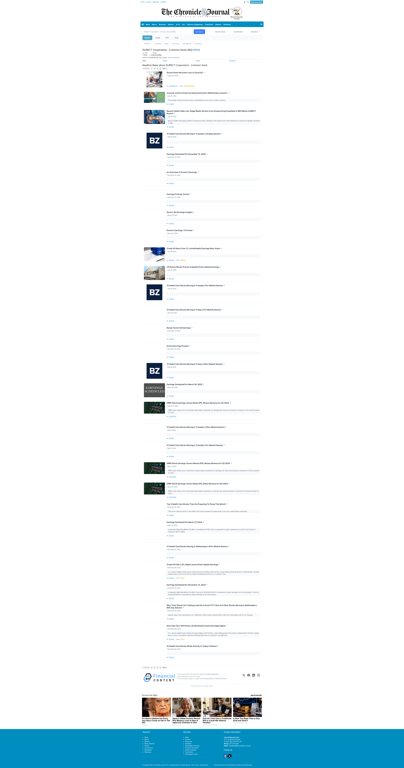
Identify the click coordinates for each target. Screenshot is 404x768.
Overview (158, 44)
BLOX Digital (248, 765)
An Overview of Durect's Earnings (183, 172)
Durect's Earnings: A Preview (181, 230)
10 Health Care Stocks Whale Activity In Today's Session (193, 646)
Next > (165, 68)
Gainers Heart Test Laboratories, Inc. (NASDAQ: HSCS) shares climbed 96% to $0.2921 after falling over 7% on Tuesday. (211, 615)
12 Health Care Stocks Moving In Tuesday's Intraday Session (195, 134)
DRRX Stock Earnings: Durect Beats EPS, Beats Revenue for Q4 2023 (198, 484)
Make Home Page (256, 2)
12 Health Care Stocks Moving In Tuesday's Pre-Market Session (196, 285)
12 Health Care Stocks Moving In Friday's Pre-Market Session (195, 310)
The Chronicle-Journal (158, 765)
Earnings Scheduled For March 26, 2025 (185, 384)
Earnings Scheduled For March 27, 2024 (185, 522)
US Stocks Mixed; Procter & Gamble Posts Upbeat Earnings (194, 267)
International (186, 44)
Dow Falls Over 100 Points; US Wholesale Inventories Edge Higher (197, 626)
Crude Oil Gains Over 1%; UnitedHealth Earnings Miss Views (194, 248)
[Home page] (202, 13)
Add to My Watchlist (173, 57)
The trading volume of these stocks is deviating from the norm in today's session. (197, 100)
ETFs (167, 38)
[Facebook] (249, 677)
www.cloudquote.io (213, 674)
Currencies (175, 44)
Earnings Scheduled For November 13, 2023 (187, 585)
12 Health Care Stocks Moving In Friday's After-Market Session (196, 364)
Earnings (183, 260)
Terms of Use (195, 765)
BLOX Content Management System (231, 765)
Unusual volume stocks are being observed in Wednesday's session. (198, 93)
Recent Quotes (220, 32)
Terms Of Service (220, 678)
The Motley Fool (173, 86)
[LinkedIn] (253, 677)
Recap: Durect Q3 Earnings (180, 328)
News (167, 44)
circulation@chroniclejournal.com (240, 746)
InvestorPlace (172, 416)
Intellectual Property (189, 86)
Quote (165, 61)
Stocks (158, 38)
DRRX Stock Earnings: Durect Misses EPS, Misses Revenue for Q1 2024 (199, 463)
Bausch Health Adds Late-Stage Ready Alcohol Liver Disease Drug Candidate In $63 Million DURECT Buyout (211, 112)
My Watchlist (238, 32)
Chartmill (171, 104)
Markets (147, 38)
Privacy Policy (208, 678)
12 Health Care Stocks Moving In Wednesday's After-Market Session (198, 546)
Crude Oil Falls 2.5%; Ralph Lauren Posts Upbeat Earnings (193, 564)
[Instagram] (258, 677)
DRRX (196, 49)
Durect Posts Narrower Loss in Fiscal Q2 (186, 72)
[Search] (262, 24)
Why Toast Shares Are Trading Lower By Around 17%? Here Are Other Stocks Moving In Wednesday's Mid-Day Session (212, 606)
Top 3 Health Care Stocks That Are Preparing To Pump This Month (197, 504)
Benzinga (171, 127)
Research (232, 61)
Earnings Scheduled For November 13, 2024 (187, 154)
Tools (176, 38)
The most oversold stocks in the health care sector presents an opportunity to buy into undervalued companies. (208, 511)
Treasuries (198, 44)
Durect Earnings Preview (179, 346)
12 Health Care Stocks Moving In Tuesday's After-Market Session (197, 427)
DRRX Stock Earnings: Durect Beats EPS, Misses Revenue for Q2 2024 (199, 403)
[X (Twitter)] (244, 677)
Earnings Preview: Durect (179, 194)
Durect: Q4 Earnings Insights (181, 212)
